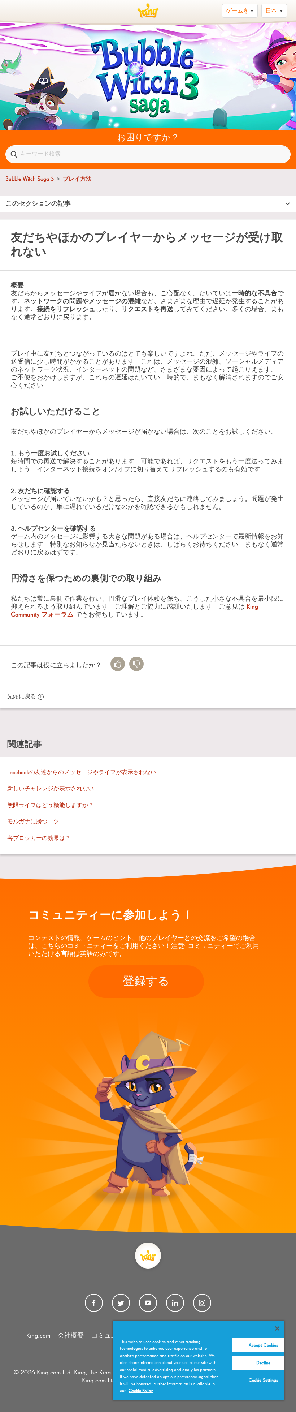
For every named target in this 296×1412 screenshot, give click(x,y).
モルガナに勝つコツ (33, 822)
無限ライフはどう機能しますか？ (50, 805)
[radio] (117, 664)
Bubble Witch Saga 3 (29, 179)
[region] (198, 1360)
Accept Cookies (263, 1345)
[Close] (277, 1328)
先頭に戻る (21, 697)
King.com (38, 1335)
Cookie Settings (263, 1380)
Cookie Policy (141, 1391)
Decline (263, 1363)
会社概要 (71, 1335)
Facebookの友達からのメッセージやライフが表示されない (81, 773)
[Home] (148, 10)
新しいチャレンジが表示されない (50, 789)
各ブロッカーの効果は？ (39, 838)
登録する (146, 981)
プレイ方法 (77, 179)
